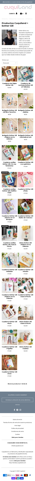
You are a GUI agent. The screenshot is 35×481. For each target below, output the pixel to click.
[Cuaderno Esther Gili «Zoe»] (9, 362)
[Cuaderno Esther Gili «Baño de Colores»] (25, 206)
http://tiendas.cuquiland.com (17, 463)
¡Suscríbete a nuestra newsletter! (17, 395)
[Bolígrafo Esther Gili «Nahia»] (25, 101)
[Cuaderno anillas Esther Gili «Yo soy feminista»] (9, 152)
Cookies (17, 434)
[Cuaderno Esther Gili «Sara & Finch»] (25, 285)
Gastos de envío (17, 419)
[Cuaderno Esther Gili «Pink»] (25, 179)
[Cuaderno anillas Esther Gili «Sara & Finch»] (9, 233)
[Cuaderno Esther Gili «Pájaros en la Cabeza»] (9, 285)
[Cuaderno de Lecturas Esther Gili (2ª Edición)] (25, 74)
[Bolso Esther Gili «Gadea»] (25, 337)
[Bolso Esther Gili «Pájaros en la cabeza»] (25, 233)
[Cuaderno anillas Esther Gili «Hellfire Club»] (9, 179)
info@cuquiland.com (17, 446)
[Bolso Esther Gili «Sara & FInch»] (25, 312)
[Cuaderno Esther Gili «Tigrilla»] (9, 337)
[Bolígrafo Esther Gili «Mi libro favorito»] (9, 101)
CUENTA (12, 13)
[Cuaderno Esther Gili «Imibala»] (9, 260)
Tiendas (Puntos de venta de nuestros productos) (17, 422)
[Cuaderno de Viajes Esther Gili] (9, 74)
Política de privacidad (17, 428)
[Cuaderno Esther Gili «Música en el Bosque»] (9, 206)
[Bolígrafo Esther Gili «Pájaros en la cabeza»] (9, 126)
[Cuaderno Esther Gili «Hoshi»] (25, 260)
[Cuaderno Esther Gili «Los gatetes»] (25, 152)
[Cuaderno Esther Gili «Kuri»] (9, 312)
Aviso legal (17, 425)
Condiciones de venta (17, 431)
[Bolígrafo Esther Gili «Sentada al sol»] (25, 126)
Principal (5, 19)
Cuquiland (22, 471)
